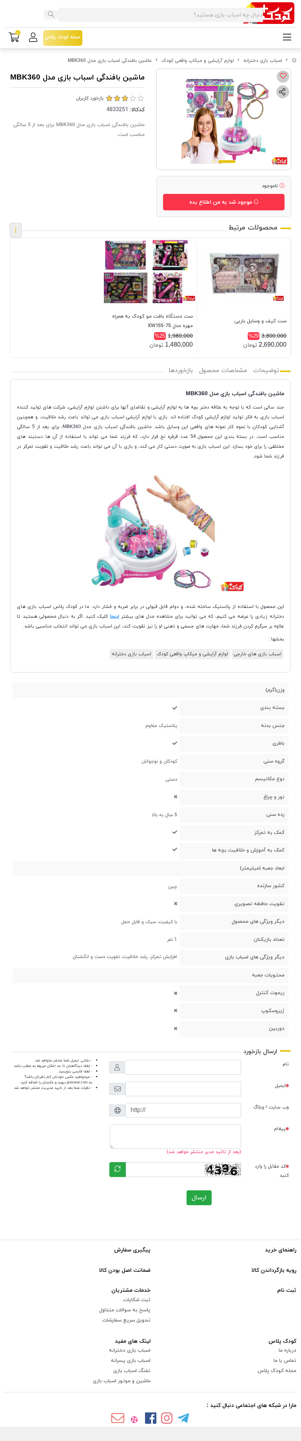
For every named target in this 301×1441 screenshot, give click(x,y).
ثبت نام (286, 1290)
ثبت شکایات (136, 1300)
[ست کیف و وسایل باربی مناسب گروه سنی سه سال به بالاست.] (243, 273)
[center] (51, 15)
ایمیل (280, 1086)
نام (286, 1064)
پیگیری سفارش (132, 1250)
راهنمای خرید (280, 1250)
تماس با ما (285, 1360)
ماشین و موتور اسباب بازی (121, 1381)
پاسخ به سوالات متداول (124, 1310)
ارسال (199, 1197)
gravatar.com (77, 1082)
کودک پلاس (282, 1341)
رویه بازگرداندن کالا (274, 1270)
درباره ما (287, 1350)
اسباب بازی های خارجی (257, 654)
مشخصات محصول (223, 370)
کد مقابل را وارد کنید (272, 1171)
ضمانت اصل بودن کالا (124, 1270)
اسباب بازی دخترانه (262, 61)
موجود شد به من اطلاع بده (221, 202)
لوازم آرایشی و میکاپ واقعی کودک (197, 61)
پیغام (280, 1129)
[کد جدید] (117, 1169)
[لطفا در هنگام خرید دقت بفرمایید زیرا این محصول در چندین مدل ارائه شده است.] (150, 273)
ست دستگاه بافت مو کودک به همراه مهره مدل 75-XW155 (152, 321)
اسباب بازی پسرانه (130, 1360)
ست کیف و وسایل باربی (260, 321)
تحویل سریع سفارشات (126, 1320)
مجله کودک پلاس (276, 1370)
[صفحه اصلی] (294, 61)
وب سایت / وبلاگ (271, 1107)
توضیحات (266, 370)
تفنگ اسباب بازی (131, 1370)
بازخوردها (181, 370)
